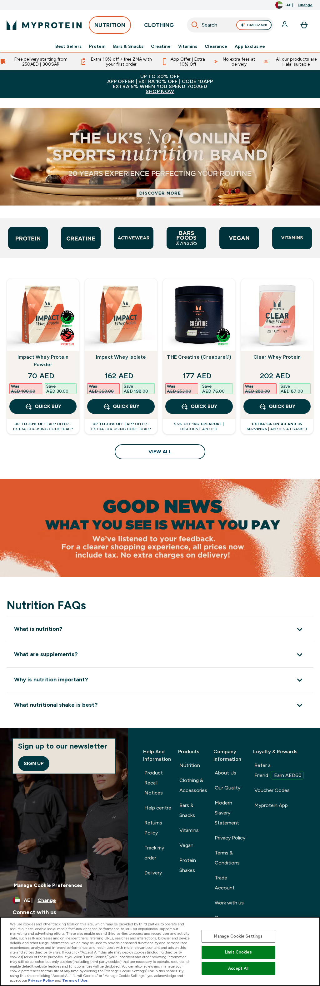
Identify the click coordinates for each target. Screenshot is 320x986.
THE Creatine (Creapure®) (199, 357)
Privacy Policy (230, 837)
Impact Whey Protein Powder (43, 360)
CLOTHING (159, 25)
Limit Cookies (238, 952)
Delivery (153, 872)
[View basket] (304, 25)
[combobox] (230, 24)
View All (160, 451)
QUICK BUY (48, 406)
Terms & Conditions (227, 857)
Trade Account (225, 882)
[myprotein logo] (44, 25)
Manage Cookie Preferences (48, 885)
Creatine (161, 46)
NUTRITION (109, 25)
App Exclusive (250, 46)
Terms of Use (75, 980)
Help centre (157, 807)
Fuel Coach (257, 25)
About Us (225, 772)
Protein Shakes (187, 865)
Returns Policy (153, 827)
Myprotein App (271, 805)
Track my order (154, 852)
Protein (97, 46)
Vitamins (187, 46)
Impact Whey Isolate (121, 357)
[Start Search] (195, 24)
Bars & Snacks (128, 46)
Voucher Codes (272, 790)
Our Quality (227, 787)
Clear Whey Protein (277, 357)
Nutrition (189, 765)
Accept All (238, 968)
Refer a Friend (278, 770)
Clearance (216, 46)
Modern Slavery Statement (227, 812)
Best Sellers (68, 46)
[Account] (285, 25)
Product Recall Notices (153, 782)
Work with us (229, 902)
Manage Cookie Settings (238, 936)
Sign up (34, 763)
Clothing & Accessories (193, 785)
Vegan (186, 845)
